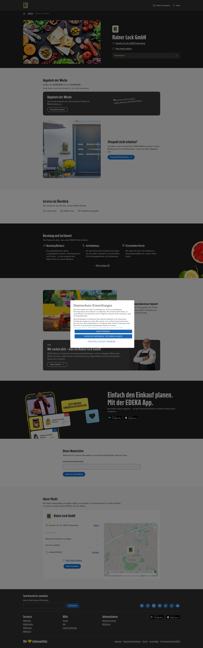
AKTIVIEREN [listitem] (103, 331)
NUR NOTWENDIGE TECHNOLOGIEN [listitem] (103, 336)
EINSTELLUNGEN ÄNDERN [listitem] (102, 341)
